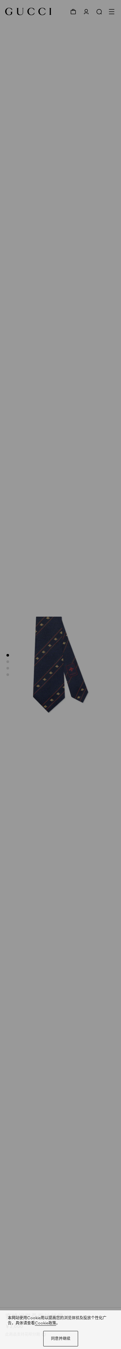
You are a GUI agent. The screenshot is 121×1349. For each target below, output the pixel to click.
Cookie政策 (45, 1323)
